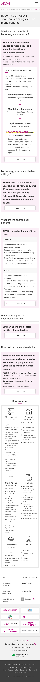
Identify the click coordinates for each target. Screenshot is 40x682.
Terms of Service (20, 673)
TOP (3, 577)
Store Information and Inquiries (16, 664)
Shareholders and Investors (8, 600)
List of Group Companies (6, 584)
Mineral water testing (21, 650)
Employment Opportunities (9, 593)
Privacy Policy (14, 667)
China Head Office (21, 641)
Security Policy (26, 667)
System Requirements (27, 670)
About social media (11, 670)
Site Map (32, 664)
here (27, 386)
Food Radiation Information (21, 647)
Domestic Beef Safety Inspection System (21, 644)
